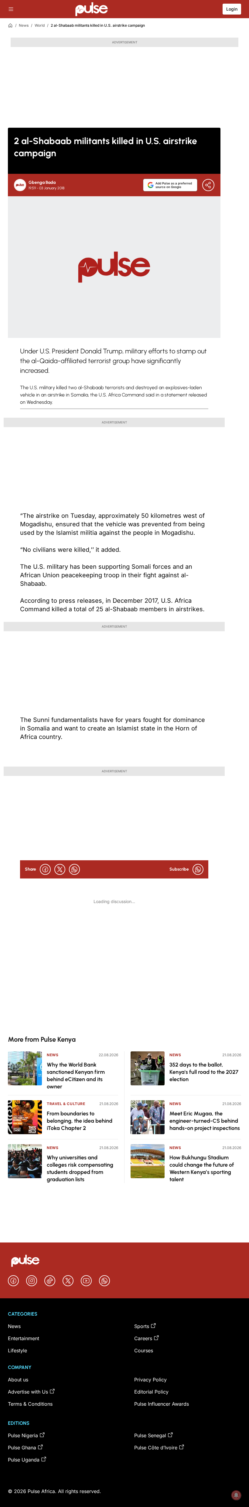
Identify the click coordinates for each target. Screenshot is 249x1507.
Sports (141, 1326)
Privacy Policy (150, 1380)
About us (18, 1380)
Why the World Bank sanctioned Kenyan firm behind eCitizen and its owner (76, 1075)
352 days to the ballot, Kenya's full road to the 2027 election (203, 1072)
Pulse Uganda (23, 1460)
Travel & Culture (66, 1103)
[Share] (208, 185)
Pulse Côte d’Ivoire (155, 1448)
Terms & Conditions (30, 1404)
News (24, 25)
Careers (143, 1338)
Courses (143, 1350)
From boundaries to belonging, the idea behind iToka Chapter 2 (79, 1120)
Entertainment (23, 1338)
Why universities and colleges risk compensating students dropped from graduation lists (80, 1168)
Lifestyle (17, 1350)
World (40, 25)
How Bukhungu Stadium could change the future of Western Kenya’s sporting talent (201, 1168)
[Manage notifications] (236, 1495)
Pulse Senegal (150, 1435)
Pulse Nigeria (23, 1435)
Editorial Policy (151, 1392)
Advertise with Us (28, 1392)
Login (231, 9)
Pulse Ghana (22, 1448)
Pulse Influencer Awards (161, 1404)
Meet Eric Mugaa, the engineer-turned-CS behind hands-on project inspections (204, 1120)
